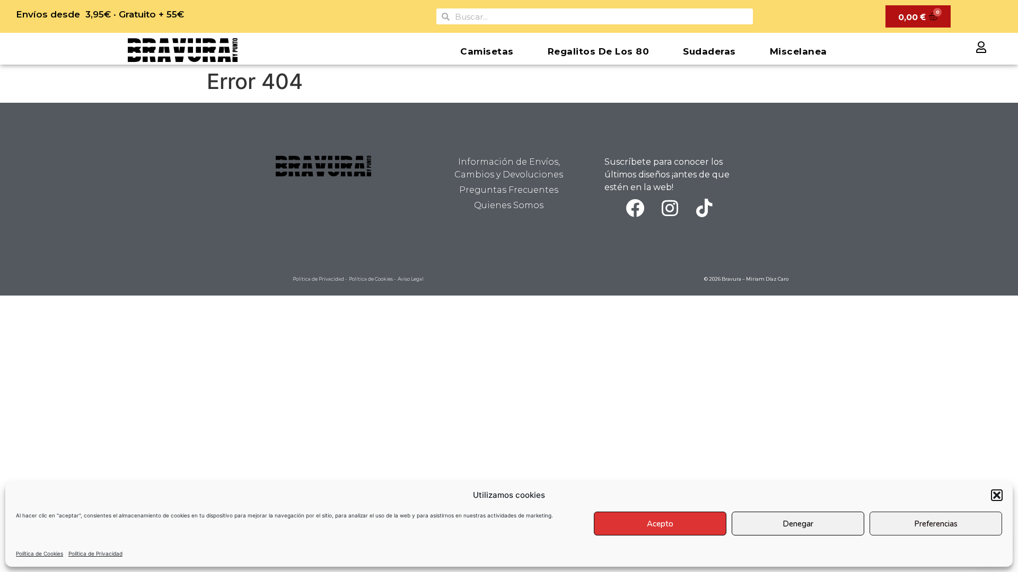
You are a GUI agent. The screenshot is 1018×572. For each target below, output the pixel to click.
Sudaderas (709, 51)
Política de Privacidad (95, 553)
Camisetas (487, 51)
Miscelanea (798, 51)
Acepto (660, 524)
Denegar (798, 524)
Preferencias (936, 524)
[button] (996, 495)
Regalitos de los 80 (599, 51)
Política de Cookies (39, 553)
